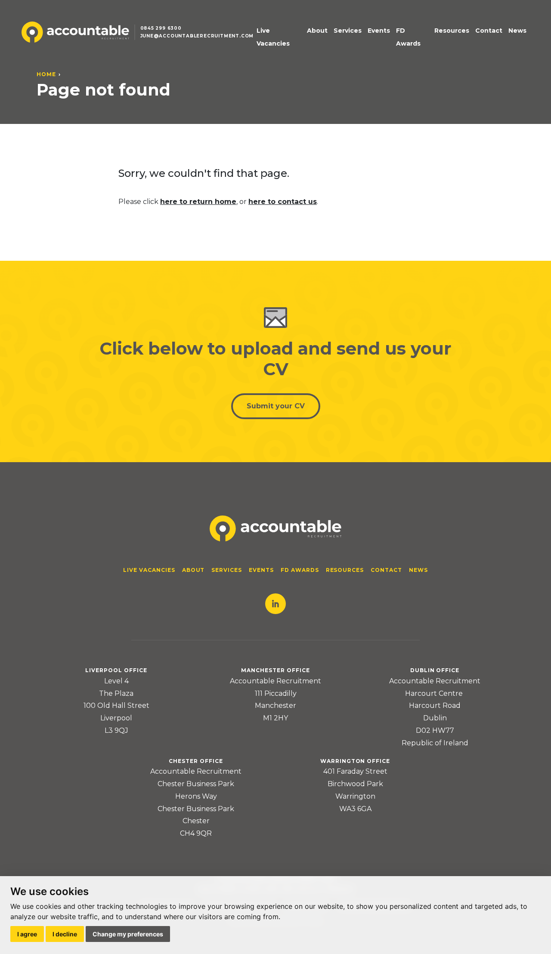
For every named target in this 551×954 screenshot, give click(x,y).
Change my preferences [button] (128, 934)
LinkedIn (275, 603)
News (517, 30)
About (317, 30)
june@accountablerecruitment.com (197, 36)
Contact (488, 30)
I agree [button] (27, 934)
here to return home (198, 202)
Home (46, 74)
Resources (451, 30)
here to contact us (282, 202)
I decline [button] (65, 934)
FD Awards (408, 37)
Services (348, 30)
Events (379, 30)
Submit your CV (276, 406)
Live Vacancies (273, 37)
